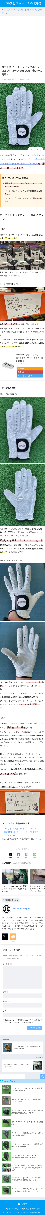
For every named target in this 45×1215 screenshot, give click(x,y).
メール (6, 1001)
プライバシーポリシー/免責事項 (17, 1209)
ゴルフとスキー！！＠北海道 (23, 3)
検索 (42, 1076)
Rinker (25, 363)
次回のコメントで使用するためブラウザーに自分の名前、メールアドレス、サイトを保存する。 (23, 1021)
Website (13, 941)
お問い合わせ (35, 1209)
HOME (23, 1204)
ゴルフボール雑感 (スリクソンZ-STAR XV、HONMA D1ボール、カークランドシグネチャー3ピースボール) (23, 832)
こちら (38, 839)
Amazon (21, 368)
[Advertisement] (22, 40)
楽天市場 (21, 372)
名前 (5, 992)
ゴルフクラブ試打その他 (22, 863)
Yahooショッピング (25, 376)
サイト (5, 1011)
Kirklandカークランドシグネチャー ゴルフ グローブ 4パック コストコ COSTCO (30, 358)
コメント (7, 964)
